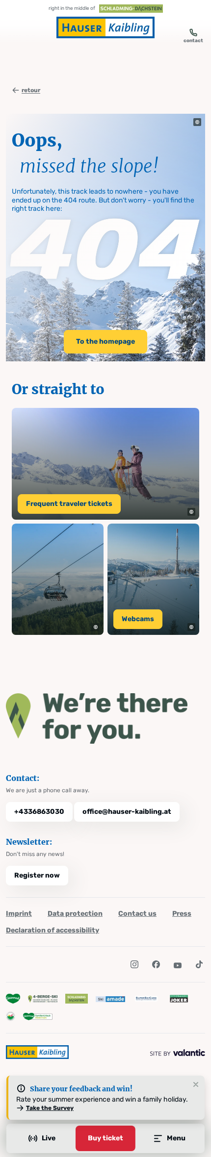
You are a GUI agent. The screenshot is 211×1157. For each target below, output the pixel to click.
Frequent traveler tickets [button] (69, 504)
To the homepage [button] (105, 341)
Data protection (75, 913)
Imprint (19, 913)
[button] (197, 122)
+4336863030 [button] (39, 811)
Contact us (137, 913)
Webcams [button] (138, 619)
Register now (37, 875)
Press (181, 913)
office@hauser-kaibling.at (126, 811)
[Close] (196, 1085)
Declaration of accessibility (52, 930)
